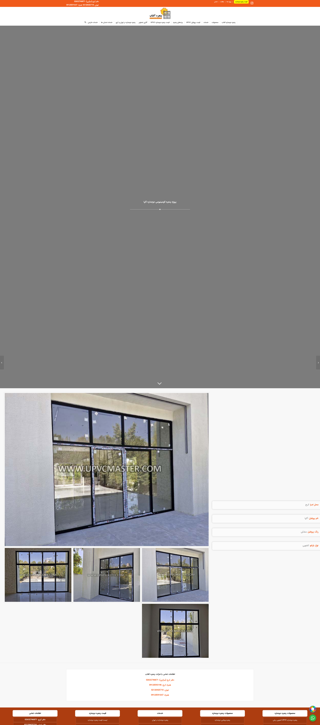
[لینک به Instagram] (252, 3)
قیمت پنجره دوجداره (241, 2)
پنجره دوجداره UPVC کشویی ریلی (285, 720)
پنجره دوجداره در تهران (160, 720)
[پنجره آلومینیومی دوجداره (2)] (38, 575)
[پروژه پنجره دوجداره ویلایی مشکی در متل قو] (318, 362)
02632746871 (31, 719)
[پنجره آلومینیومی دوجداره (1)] (175, 631)
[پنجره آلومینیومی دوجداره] (107, 469)
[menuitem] (241, 2)
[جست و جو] (84, 22)
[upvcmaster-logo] (160, 13)
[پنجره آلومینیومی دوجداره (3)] (106, 575)
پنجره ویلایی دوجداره (222, 720)
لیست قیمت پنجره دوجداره (97, 720)
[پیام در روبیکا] (312, 709)
